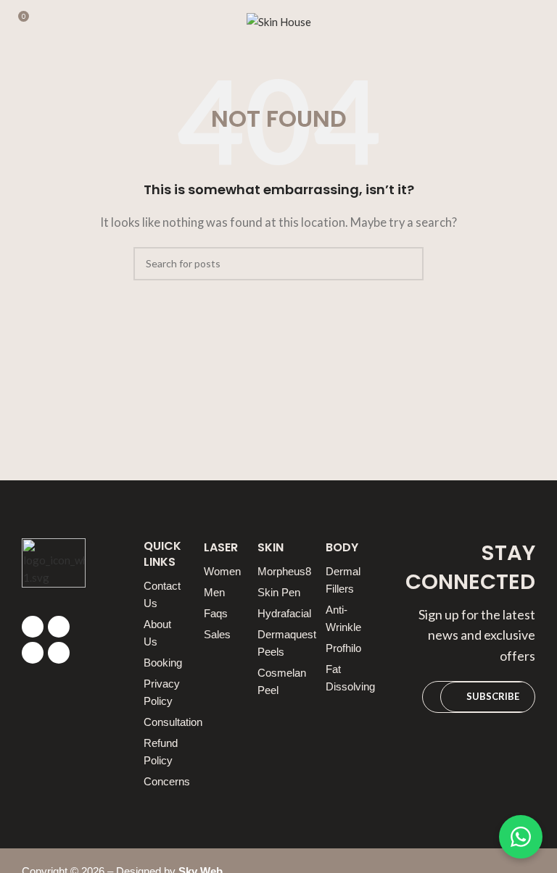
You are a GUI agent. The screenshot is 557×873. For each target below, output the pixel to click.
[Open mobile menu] (540, 21)
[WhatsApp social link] (59, 653)
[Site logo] (279, 20)
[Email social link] (59, 627)
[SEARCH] (407, 263)
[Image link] (54, 568)
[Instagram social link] (33, 653)
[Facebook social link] (33, 627)
